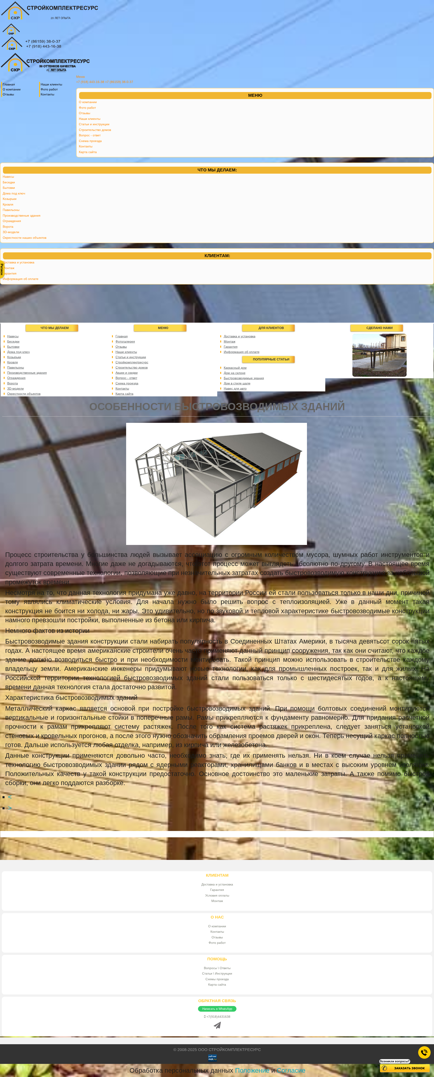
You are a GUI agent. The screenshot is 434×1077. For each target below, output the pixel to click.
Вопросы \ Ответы (217, 968)
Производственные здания (27, 372)
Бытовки (9, 187)
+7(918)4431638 (217, 1016)
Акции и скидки (127, 372)
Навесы (8, 176)
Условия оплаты (217, 895)
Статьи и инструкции (94, 124)
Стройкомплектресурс (132, 362)
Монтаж (8, 268)
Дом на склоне (234, 373)
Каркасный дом (235, 367)
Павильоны (11, 210)
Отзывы (8, 94)
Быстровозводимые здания (244, 378)
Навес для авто (235, 388)
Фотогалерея (125, 341)
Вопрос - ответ (90, 135)
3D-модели (11, 232)
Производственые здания (21, 215)
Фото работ (49, 89)
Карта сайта (88, 152)
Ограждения (12, 221)
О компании (12, 89)
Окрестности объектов (23, 393)
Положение (252, 1070)
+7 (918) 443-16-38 (90, 82)
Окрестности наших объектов (24, 237)
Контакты (47, 94)
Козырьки (10, 199)
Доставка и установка (18, 262)
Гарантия (10, 273)
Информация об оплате (20, 279)
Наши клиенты (51, 84)
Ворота (8, 226)
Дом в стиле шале (237, 383)
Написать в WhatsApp (217, 1009)
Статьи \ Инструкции (217, 973)
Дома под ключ (14, 193)
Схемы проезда (217, 979)
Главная (9, 84)
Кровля (8, 204)
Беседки (9, 182)
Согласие (291, 1070)
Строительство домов (95, 130)
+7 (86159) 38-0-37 (119, 82)
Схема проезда (90, 141)
